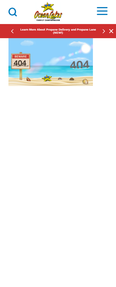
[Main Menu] (102, 12)
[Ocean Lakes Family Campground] (48, 12)
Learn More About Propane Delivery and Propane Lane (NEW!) (58, 31)
